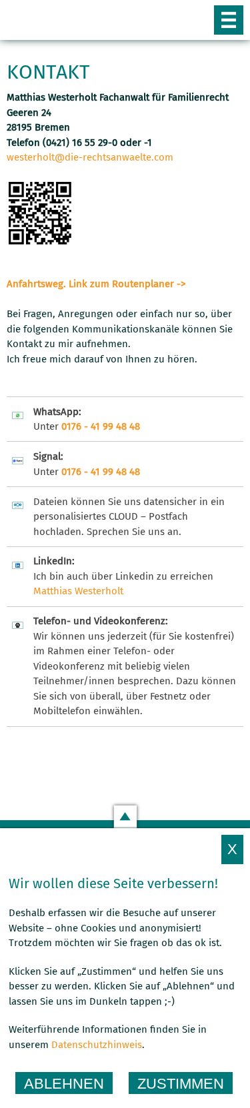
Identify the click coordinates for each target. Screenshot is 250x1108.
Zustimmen (180, 1083)
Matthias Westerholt (78, 591)
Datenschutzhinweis (96, 1045)
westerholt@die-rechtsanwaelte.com (90, 157)
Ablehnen (64, 1083)
